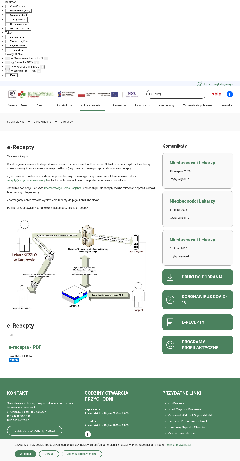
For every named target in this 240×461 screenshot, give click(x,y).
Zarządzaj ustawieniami (81, 454)
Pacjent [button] (117, 105)
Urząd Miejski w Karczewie (184, 409)
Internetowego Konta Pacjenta (62, 188)
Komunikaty (166, 105)
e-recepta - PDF (25, 347)
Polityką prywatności (178, 444)
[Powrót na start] (73, 94)
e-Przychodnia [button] (90, 105)
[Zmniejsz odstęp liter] (7, 71)
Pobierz (14, 360)
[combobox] (176, 94)
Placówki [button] (62, 105)
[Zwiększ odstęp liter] (39, 71)
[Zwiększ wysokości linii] (42, 67)
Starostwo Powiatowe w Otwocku (188, 421)
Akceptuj (25, 454)
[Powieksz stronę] (46, 58)
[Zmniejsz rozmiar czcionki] (7, 62)
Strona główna (17, 105)
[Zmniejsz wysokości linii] (7, 67)
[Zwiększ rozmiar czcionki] (36, 62)
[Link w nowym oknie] (216, 94)
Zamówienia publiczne (198, 105)
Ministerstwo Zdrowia (181, 433)
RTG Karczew (176, 403)
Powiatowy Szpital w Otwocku (186, 427)
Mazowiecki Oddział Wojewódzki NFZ (191, 415)
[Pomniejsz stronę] (7, 58)
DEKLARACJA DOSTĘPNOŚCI (34, 431)
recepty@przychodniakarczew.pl (27, 180)
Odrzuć (49, 454)
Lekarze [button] (140, 105)
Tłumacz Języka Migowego (217, 84)
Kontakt (227, 105)
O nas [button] (40, 105)
